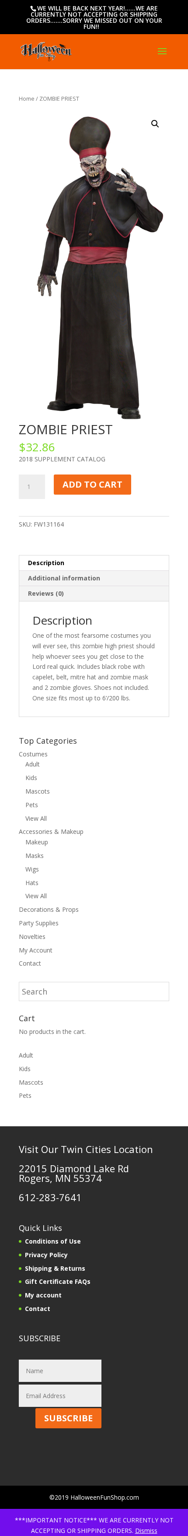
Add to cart (92, 484)
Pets (31, 805)
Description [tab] (46, 563)
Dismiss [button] (146, 1530)
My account (43, 1295)
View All (36, 818)
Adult (32, 764)
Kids (31, 777)
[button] (155, 124)
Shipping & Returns (55, 1268)
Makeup (36, 842)
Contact (30, 963)
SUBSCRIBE (68, 1418)
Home (27, 98)
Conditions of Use (53, 1241)
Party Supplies (39, 923)
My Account (35, 950)
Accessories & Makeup (51, 831)
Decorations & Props (49, 909)
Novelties (32, 936)
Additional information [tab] (64, 578)
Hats (31, 883)
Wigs (32, 869)
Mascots (37, 791)
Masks (34, 855)
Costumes (33, 754)
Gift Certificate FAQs (58, 1281)
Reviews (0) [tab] (46, 593)
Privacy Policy (46, 1255)
